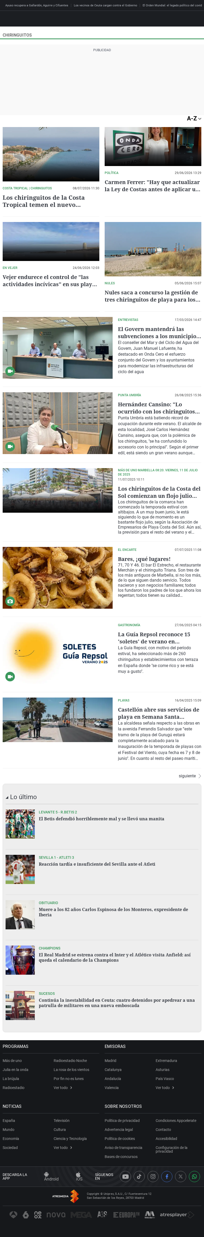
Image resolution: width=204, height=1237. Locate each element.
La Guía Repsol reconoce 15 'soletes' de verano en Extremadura (154, 641)
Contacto (163, 1129)
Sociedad (10, 1147)
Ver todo (61, 1088)
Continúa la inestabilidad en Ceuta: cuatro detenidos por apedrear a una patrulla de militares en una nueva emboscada (117, 1002)
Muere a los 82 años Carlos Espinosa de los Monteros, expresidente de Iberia (113, 912)
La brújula (11, 1079)
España (9, 1120)
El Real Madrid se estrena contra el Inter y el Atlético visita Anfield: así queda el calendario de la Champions (115, 957)
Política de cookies (120, 1138)
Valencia (112, 1088)
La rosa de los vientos (71, 1070)
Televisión (62, 1120)
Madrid (110, 1061)
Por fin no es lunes (69, 1079)
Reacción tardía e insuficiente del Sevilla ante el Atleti (97, 864)
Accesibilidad (166, 1138)
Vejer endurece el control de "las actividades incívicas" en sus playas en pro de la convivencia (50, 284)
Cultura (60, 1129)
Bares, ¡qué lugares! (144, 559)
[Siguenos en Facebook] (166, 1176)
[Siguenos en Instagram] (153, 1176)
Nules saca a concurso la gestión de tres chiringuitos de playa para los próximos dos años (151, 299)
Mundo (8, 1129)
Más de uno (12, 1061)
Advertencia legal (119, 1129)
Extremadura (166, 1061)
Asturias (162, 1070)
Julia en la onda (15, 1070)
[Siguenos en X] (180, 1176)
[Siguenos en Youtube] (125, 1176)
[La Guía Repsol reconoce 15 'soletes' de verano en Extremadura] (58, 653)
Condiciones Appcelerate (176, 1120)
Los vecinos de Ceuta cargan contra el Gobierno (105, 5)
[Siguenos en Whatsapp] (194, 1176)
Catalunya (113, 1070)
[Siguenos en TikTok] (139, 1176)
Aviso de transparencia (123, 1147)
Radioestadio (13, 1088)
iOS (79, 1179)
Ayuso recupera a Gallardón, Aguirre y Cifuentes (36, 5)
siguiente (187, 776)
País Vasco (165, 1079)
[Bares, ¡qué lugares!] (58, 578)
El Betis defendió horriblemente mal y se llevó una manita (101, 819)
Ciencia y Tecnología (70, 1138)
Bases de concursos (121, 1157)
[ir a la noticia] (20, 824)
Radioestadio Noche (70, 1061)
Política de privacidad (122, 1120)
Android (51, 1179)
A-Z (192, 118)
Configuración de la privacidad (172, 1149)
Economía (11, 1138)
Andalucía (113, 1079)
